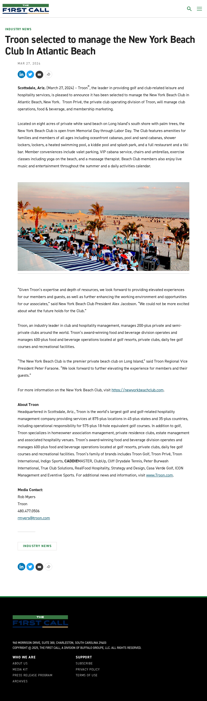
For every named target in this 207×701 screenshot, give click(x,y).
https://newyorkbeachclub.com (138, 390)
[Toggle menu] (199, 9)
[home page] (26, 9)
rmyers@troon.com (34, 518)
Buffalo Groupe (92, 648)
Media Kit (20, 670)
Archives (20, 681)
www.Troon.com (159, 475)
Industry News (18, 29)
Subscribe (84, 663)
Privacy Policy (88, 670)
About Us (20, 663)
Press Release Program (33, 675)
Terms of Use (87, 675)
